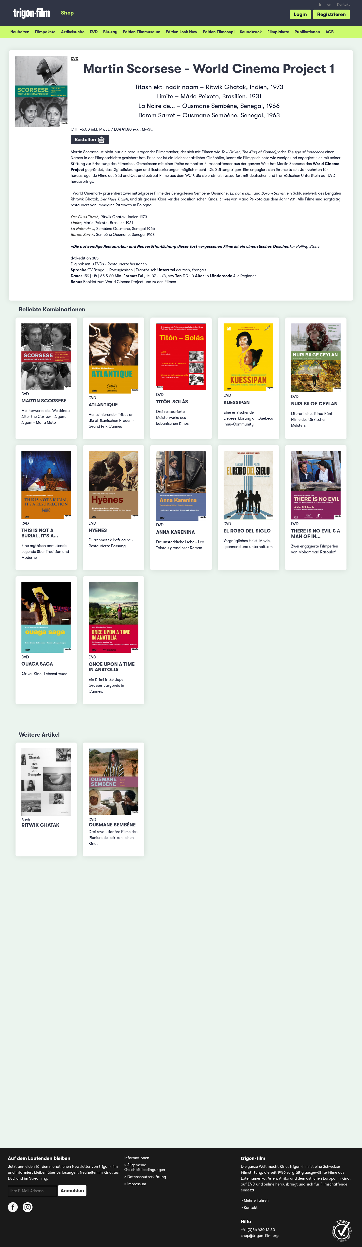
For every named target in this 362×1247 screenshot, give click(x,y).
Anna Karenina (175, 532)
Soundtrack (251, 32)
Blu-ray (110, 32)
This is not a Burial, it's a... (39, 533)
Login (300, 14)
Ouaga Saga (37, 664)
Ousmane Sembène (112, 825)
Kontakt (343, 4)
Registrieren (331, 14)
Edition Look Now (181, 32)
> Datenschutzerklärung (145, 1177)
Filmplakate (278, 32)
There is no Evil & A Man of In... (315, 533)
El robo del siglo (247, 531)
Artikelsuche (72, 32)
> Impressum (135, 1184)
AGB (330, 32)
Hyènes (98, 530)
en (329, 4)
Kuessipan (237, 402)
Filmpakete (45, 32)
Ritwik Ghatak (40, 825)
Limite (76, 223)
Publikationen (307, 32)
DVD (94, 32)
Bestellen (86, 139)
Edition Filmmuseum (141, 32)
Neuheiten (20, 32)
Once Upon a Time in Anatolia (112, 666)
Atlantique (103, 405)
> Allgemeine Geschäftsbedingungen (144, 1167)
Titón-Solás (172, 402)
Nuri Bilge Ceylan (314, 404)
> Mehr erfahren (255, 1200)
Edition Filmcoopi (218, 32)
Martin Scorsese (43, 401)
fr (320, 4)
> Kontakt (249, 1207)
